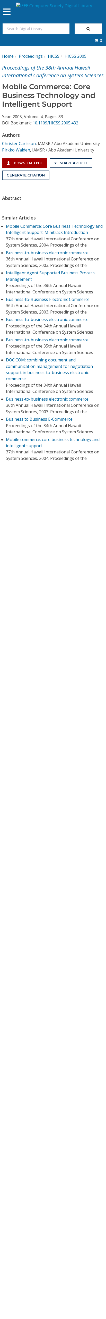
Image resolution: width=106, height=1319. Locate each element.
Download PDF (27, 162)
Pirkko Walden (16, 150)
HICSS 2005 (75, 56)
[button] (98, 40)
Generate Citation (26, 175)
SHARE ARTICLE (73, 162)
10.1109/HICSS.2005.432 (55, 123)
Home (8, 56)
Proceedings (31, 56)
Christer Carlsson (19, 143)
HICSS (53, 56)
